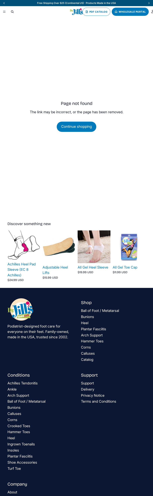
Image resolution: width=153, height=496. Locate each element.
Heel (84, 323)
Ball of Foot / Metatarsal (100, 311)
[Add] (104, 257)
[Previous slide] (11, 245)
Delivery (87, 389)
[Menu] (4, 11)
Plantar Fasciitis (93, 329)
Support (87, 383)
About (12, 492)
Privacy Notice (92, 395)
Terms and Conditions (98, 401)
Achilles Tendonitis (22, 383)
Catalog (87, 359)
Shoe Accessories (22, 462)
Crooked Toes (18, 426)
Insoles (13, 450)
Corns (86, 347)
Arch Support (92, 335)
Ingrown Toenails (21, 444)
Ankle (12, 389)
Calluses (88, 353)
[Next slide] (36, 245)
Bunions (87, 317)
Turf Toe (14, 468)
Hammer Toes (92, 341)
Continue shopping (76, 126)
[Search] (12, 12)
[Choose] (34, 254)
